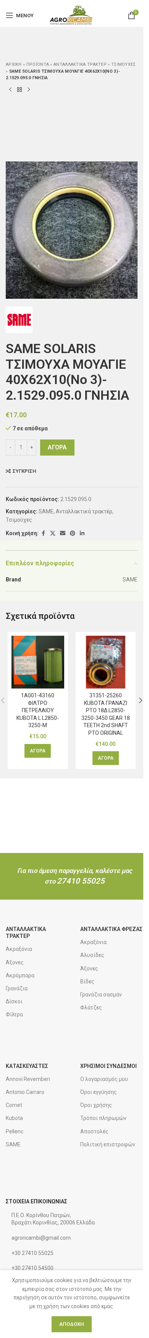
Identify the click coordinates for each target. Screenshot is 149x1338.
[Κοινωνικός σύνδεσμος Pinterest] (73, 533)
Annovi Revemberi (28, 1079)
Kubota (14, 1118)
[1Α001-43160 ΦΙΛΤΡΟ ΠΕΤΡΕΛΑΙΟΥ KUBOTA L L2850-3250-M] (37, 662)
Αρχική (14, 64)
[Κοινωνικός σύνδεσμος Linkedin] (82, 533)
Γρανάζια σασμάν (101, 994)
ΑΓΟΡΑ (57, 447)
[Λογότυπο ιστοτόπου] (72, 15)
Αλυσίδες (92, 955)
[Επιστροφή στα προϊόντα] (19, 89)
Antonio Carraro (25, 1092)
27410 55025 (81, 880)
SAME (46, 511)
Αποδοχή (71, 1324)
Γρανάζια (17, 988)
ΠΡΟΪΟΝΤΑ (37, 64)
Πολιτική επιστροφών (107, 1144)
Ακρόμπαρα (20, 975)
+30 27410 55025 (32, 1253)
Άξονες (15, 962)
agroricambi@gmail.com (41, 1238)
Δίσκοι (14, 1001)
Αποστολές (94, 1131)
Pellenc (14, 1131)
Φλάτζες (91, 1007)
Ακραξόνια (19, 949)
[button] (37, 751)
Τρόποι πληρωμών (103, 1118)
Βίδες (87, 981)
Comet (14, 1105)
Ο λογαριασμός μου (104, 1079)
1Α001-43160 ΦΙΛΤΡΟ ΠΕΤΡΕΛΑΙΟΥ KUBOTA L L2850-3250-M (37, 710)
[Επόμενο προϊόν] (28, 89)
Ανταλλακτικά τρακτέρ (80, 64)
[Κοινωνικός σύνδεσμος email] (63, 533)
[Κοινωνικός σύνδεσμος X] (53, 533)
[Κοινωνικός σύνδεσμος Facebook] (43, 533)
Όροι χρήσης (96, 1105)
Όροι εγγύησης (98, 1092)
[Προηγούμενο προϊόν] (10, 89)
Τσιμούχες (123, 64)
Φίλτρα (14, 1014)
